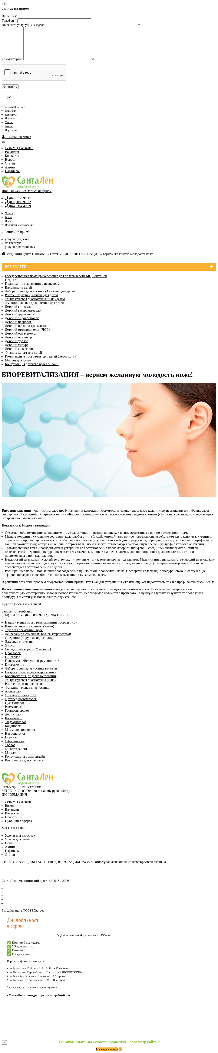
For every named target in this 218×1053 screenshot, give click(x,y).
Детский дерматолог (20, 314)
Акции (9, 126)
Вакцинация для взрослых (24, 760)
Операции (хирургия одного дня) (29, 638)
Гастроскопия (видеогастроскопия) (30, 672)
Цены (8, 221)
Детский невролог (18, 322)
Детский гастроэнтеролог (23, 310)
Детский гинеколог (19, 306)
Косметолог (13, 718)
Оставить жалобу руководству (48, 791)
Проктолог (13, 653)
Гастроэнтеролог (17, 710)
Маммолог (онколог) (20, 729)
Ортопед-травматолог (21, 699)
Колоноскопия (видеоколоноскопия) (31, 676)
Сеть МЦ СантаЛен (16, 107)
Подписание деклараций (19, 224)
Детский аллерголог (19, 349)
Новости (10, 118)
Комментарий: (12, 59)
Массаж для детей (18, 360)
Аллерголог (13, 691)
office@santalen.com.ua (111, 862)
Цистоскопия (14, 664)
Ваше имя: (9, 16)
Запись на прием (39, 191)
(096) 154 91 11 (19, 198)
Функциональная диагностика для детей (34, 303)
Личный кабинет (18, 137)
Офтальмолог (14, 741)
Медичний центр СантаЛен (26, 254)
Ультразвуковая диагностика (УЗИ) (30, 680)
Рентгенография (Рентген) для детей (31, 295)
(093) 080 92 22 (19, 202)
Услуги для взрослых (20, 835)
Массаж (10, 752)
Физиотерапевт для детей (23, 352)
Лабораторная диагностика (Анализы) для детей (40, 291)
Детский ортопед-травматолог (27, 326)
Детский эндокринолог (22, 318)
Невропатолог (15, 733)
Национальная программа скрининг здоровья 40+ (41, 622)
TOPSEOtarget (33, 910)
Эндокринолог (15, 722)
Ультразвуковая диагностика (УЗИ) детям (35, 299)
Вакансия (10, 110)
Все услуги (15, 266)
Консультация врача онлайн (25, 756)
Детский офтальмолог (21, 333)
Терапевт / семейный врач (24, 630)
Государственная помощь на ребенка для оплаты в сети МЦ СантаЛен (56, 276)
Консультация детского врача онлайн (32, 364)
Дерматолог (13, 714)
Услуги (9, 213)
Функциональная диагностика (27, 687)
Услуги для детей (17, 839)
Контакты (11, 114)
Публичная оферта (18, 821)
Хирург (10, 645)
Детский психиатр (18, 337)
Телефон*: (9, 20)
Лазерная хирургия (19, 641)
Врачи (8, 217)
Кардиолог (13, 726)
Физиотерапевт (16, 749)
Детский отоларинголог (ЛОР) (27, 329)
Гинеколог (12, 657)
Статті (54, 254)
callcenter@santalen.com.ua (147, 862)
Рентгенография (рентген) (24, 683)
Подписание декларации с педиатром (32, 283)
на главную (13, 243)
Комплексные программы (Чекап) (29, 626)
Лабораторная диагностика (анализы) (32, 668)
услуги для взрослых (20, 247)
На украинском (107, 1049)
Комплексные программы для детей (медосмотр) (40, 356)
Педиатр (11, 280)
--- (120, 1049)
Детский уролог (16, 341)
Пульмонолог (14, 703)
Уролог (10, 745)
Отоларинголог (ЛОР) (21, 695)
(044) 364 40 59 (19, 206)
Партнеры (11, 130)
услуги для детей (17, 239)
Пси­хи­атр (12, 737)
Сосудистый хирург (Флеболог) (28, 649)
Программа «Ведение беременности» (32, 660)
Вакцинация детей (18, 287)
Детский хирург (16, 345)
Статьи (9, 122)
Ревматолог (13, 706)
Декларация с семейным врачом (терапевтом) (38, 634)
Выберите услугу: (15, 25)
